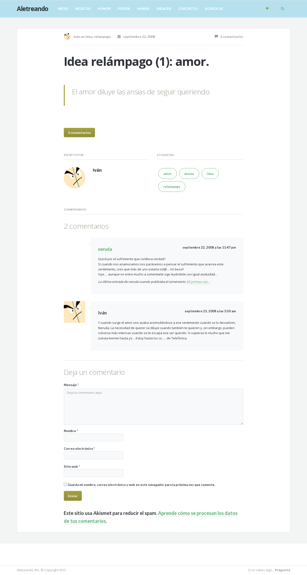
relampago (102, 36)
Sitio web (72, 466)
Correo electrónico (79, 448)
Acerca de (214, 9)
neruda (105, 249)
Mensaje (71, 385)
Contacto (188, 9)
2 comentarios (230, 36)
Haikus (143, 9)
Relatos (82, 9)
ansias (189, 173)
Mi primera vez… (198, 281)
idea (88, 36)
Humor (104, 9)
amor (167, 173)
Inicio (63, 9)
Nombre (71, 431)
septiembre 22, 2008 (138, 36)
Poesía (124, 9)
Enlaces (164, 9)
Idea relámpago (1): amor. (136, 61)
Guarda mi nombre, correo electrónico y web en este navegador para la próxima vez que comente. (141, 485)
